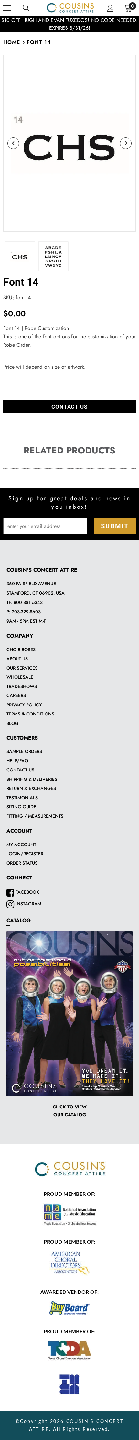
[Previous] (13, 143)
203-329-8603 (26, 611)
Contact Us (69, 406)
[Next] (126, 143)
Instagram (27, 903)
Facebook (26, 892)
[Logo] (70, 8)
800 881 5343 (28, 602)
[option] (69, 24)
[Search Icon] (26, 8)
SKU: (8, 297)
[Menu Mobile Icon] (7, 8)
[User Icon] (110, 8)
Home (11, 42)
